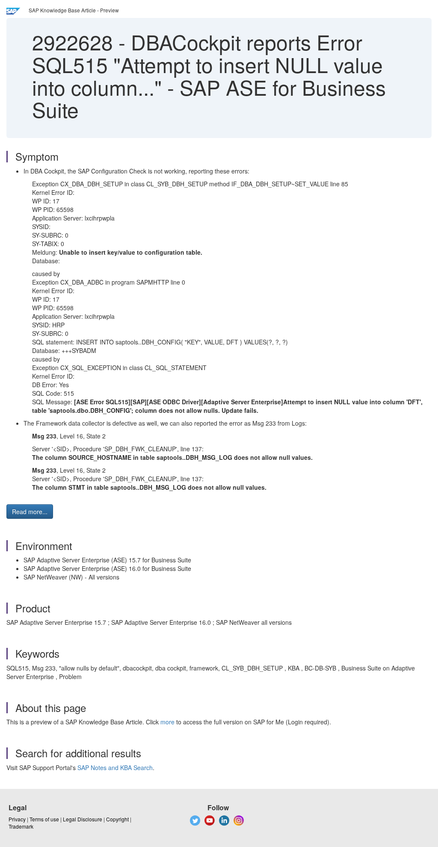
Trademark (21, 826)
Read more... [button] (29, 511)
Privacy (17, 819)
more (167, 722)
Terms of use (44, 819)
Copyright (117, 819)
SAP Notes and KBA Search (115, 767)
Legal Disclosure (82, 819)
